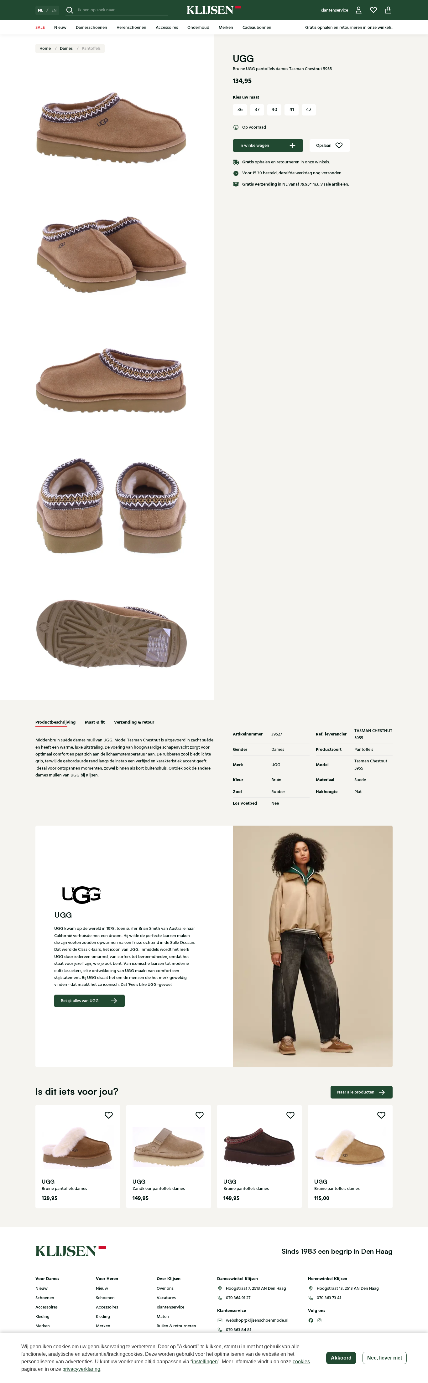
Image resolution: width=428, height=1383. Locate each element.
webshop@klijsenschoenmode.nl (257, 1320)
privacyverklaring (81, 1369)
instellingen (205, 1361)
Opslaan (323, 145)
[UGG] (124, 895)
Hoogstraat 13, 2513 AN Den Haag (348, 1288)
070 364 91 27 (238, 1298)
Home (45, 48)
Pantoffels (91, 48)
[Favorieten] (373, 10)
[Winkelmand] (388, 10)
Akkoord (341, 1357)
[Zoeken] (69, 10)
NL (40, 10)
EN (54, 10)
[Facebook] (311, 1320)
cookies (301, 1361)
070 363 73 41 (329, 1298)
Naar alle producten (355, 1092)
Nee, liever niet (384, 1357)
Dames (67, 48)
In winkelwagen (254, 145)
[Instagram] (319, 1320)
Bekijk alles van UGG (80, 1001)
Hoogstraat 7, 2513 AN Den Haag (256, 1288)
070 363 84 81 (238, 1330)
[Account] (358, 10)
